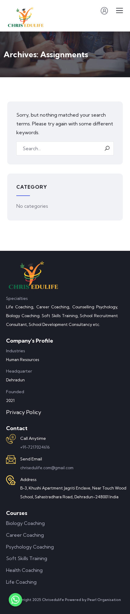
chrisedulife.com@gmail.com (46, 467)
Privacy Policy (23, 412)
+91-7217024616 (35, 447)
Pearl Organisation (104, 599)
